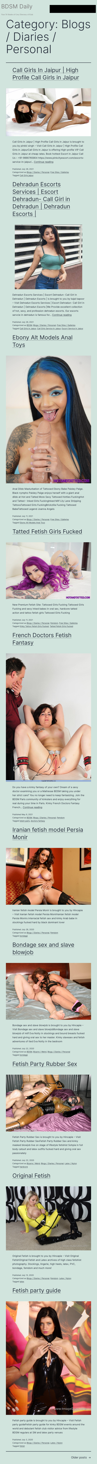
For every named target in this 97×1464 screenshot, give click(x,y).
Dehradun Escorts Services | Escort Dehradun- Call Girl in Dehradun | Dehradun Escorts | (41, 199)
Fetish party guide (36, 1290)
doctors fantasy (38, 821)
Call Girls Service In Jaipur (49, 328)
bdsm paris (25, 821)
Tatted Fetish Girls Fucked (47, 531)
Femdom (54, 623)
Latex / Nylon (71, 1163)
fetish (22, 1446)
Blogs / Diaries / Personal (38, 172)
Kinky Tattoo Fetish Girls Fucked (34, 626)
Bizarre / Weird (39, 1052)
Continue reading (43, 161)
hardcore (24, 1167)
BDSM (29, 325)
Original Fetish (31, 1175)
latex (22, 1281)
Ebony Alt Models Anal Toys (32, 522)
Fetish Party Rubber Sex (44, 1063)
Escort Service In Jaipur (72, 328)
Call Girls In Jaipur (28, 328)
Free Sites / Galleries (59, 172)
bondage (24, 936)
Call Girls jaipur (26, 175)
